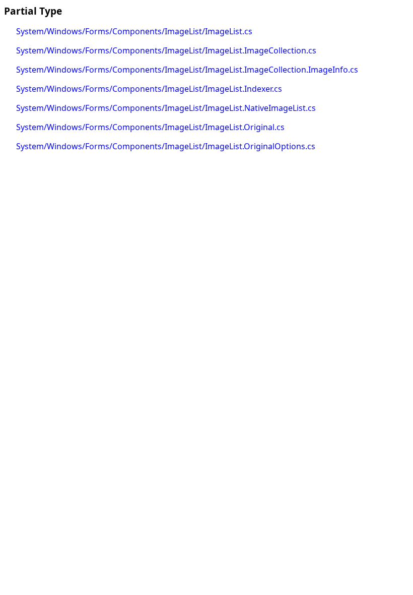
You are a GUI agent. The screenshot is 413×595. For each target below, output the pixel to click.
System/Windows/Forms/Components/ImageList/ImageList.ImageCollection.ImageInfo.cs (187, 69)
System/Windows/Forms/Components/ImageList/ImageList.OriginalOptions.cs (165, 146)
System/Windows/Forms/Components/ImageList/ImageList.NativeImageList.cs (166, 107)
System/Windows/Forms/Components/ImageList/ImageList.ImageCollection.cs (166, 50)
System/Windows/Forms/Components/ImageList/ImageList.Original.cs (150, 127)
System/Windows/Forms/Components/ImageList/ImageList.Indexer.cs (149, 88)
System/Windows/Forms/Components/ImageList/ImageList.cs (134, 31)
